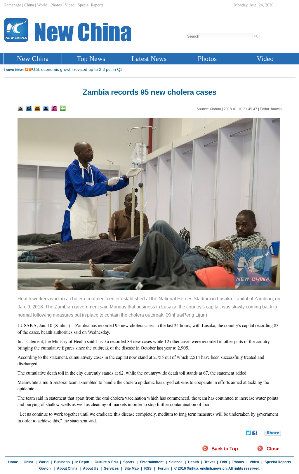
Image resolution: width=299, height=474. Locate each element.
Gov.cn (45, 468)
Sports (128, 462)
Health (193, 462)
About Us (90, 468)
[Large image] (54, 108)
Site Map (131, 468)
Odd (223, 462)
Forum (163, 468)
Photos (238, 462)
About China (67, 468)
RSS (148, 468)
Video (254, 462)
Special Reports (278, 462)
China (28, 462)
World (43, 462)
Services (111, 468)
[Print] (37, 108)
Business (62, 462)
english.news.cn (213, 468)
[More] (63, 108)
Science (175, 462)
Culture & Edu (106, 462)
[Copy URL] (46, 108)
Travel (209, 462)
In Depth (82, 462)
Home (13, 462)
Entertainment (152, 462)
